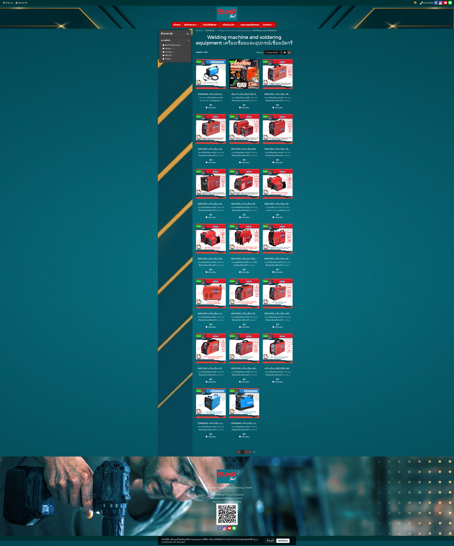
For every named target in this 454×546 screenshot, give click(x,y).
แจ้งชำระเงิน (229, 24)
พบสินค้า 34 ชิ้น (202, 52)
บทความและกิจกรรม (249, 24)
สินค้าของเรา (190, 24)
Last (254, 452)
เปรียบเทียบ (212, 108)
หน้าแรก (177, 24)
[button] (280, 24)
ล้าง (187, 34)
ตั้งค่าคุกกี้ (270, 541)
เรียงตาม (260, 52)
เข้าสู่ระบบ (9, 3)
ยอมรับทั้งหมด (283, 541)
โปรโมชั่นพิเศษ (210, 24)
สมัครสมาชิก (22, 3)
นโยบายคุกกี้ (181, 542)
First (234, 452)
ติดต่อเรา (267, 24)
